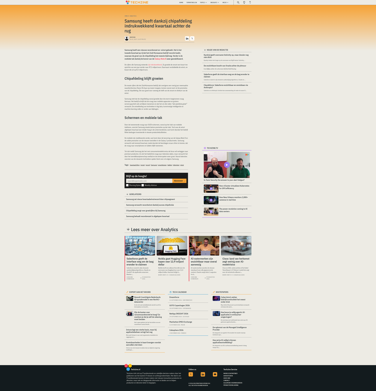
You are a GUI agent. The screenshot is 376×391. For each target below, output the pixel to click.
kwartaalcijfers (134, 165)
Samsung (154, 165)
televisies (176, 165)
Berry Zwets (162, 275)
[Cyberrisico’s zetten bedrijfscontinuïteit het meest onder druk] (216, 302)
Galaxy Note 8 (160, 58)
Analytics (133, 16)
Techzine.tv (212, 148)
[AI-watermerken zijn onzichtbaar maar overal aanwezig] (204, 246)
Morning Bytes (135, 185)
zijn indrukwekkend (155, 65)
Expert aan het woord (140, 292)
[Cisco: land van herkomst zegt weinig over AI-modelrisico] (236, 246)
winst (182, 165)
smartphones (162, 165)
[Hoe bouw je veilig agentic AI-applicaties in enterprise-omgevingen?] (216, 317)
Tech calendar (180, 292)
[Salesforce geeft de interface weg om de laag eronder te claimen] (140, 246)
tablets (170, 165)
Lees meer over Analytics (154, 229)
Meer (224, 2)
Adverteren (228, 376)
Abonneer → (179, 181)
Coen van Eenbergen (130, 278)
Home (181, 2)
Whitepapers (222, 292)
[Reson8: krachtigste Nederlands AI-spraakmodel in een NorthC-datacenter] (129, 302)
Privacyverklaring (230, 385)
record (148, 165)
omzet (143, 165)
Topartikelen (191, 2)
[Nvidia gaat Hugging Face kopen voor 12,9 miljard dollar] (172, 246)
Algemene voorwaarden (232, 383)
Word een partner (230, 373)
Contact (226, 380)
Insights (213, 2)
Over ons (226, 378)
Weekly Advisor (151, 185)
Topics (202, 2)
